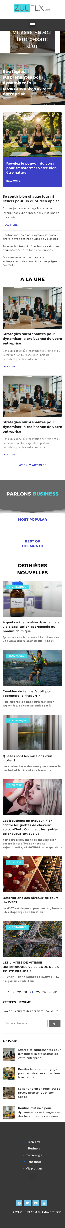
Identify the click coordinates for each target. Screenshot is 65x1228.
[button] (32, 25)
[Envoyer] (54, 1023)
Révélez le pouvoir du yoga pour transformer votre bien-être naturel (32, 167)
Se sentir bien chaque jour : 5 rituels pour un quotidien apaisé (39, 1092)
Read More (13, 180)
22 (19, 992)
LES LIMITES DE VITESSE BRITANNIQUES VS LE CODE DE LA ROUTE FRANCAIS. (31, 967)
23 (25, 992)
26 (44, 992)
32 (55, 992)
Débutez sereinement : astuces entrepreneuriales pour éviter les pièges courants (30, 261)
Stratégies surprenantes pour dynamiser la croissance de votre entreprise (24, 82)
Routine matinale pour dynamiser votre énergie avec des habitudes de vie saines (39, 1112)
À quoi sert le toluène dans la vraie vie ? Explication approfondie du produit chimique (31, 627)
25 (38, 992)
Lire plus (9, 366)
